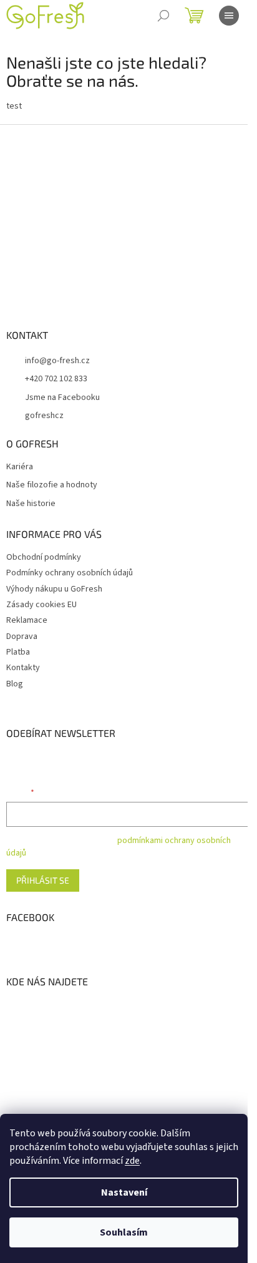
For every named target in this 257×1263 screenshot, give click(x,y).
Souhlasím (124, 1232)
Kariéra (19, 467)
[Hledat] (163, 15)
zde (132, 1161)
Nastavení (124, 1192)
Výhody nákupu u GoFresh (54, 589)
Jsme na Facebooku (62, 397)
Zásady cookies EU (41, 604)
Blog (14, 684)
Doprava (21, 636)
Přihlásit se (42, 880)
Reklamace (26, 620)
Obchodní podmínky (43, 557)
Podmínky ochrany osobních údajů (69, 573)
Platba (18, 652)
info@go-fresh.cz (57, 360)
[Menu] (228, 15)
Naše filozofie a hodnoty (51, 485)
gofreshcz (44, 415)
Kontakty (23, 667)
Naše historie (31, 504)
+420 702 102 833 (56, 379)
